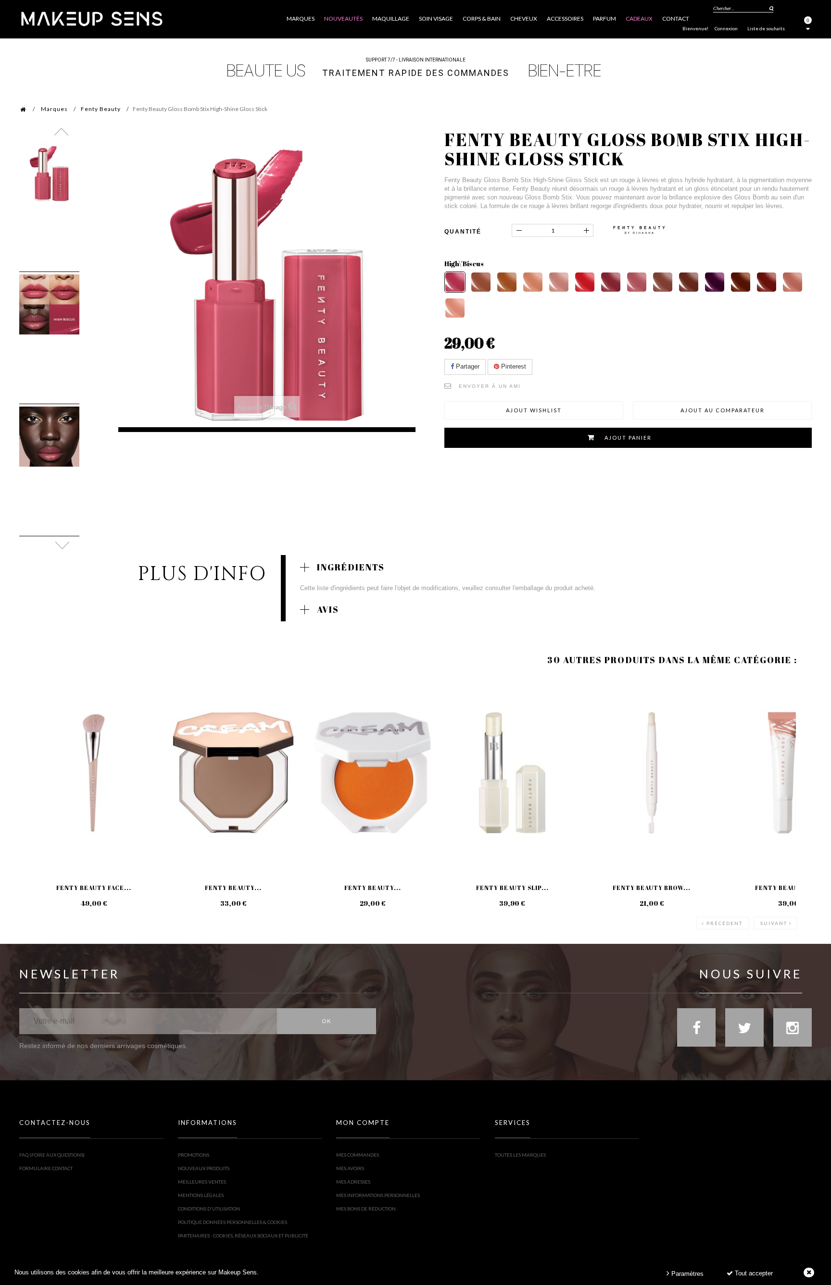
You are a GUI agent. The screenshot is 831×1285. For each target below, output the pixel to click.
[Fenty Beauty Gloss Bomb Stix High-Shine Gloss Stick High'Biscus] (49, 172)
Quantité (462, 231)
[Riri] (610, 282)
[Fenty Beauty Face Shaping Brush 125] (94, 773)
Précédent (724, 923)
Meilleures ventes (202, 1182)
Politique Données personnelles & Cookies (232, 1222)
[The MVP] (584, 282)
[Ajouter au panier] (38, 716)
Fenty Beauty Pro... (791, 887)
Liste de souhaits (766, 28)
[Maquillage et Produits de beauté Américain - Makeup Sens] (91, 18)
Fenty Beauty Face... (93, 887)
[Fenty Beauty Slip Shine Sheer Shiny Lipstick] (512, 773)
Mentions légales (201, 1195)
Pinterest (512, 366)
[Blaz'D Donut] (558, 282)
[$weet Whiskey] (740, 282)
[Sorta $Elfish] (506, 282)
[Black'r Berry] (766, 282)
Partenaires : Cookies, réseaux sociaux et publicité (243, 1235)
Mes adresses (353, 1182)
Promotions (193, 1155)
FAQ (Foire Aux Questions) (52, 1155)
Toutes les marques (520, 1155)
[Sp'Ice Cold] (662, 282)
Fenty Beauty (101, 108)
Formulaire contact (46, 1168)
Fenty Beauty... (233, 887)
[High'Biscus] (455, 282)
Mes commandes (357, 1155)
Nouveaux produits (203, 1168)
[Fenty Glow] (481, 282)
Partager (466, 366)
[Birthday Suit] (455, 308)
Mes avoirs (350, 1168)
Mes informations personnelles (378, 1195)
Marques (54, 108)
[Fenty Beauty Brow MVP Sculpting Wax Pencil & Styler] (652, 773)
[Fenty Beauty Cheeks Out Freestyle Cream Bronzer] (233, 773)
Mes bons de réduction (366, 1208)
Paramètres (686, 1273)
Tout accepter (753, 1273)
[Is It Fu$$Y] (636, 282)
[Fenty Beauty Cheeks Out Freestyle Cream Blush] (373, 773)
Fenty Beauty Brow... (652, 887)
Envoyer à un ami (490, 386)
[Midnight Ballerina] (714, 282)
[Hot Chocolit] (688, 282)
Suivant (773, 923)
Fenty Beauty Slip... (512, 887)
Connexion (726, 28)
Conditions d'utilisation (209, 1208)
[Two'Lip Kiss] (532, 282)
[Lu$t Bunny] (792, 282)
